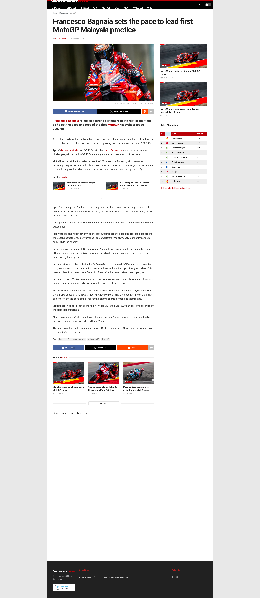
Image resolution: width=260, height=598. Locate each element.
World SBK (138, 8)
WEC (117, 8)
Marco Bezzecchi (112, 150)
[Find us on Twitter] (177, 577)
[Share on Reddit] (145, 111)
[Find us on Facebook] (172, 577)
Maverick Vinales (70, 150)
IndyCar (85, 8)
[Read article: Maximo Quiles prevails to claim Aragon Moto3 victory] (138, 373)
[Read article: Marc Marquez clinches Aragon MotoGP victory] (59, 186)
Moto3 (128, 382)
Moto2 (93, 382)
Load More (103, 403)
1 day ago (93, 394)
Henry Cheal (60, 39)
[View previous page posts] (101, 198)
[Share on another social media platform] (151, 111)
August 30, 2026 (168, 78)
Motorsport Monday (119, 577)
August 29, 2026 (168, 116)
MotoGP (106, 8)
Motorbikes (63, 13)
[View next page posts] (106, 198)
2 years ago (74, 39)
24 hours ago (73, 189)
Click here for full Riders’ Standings (175, 188)
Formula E (71, 8)
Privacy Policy (102, 577)
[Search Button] (200, 5)
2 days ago (125, 189)
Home (55, 13)
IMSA (125, 8)
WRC (95, 8)
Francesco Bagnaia (66, 120)
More (149, 8)
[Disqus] (103, 450)
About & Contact (86, 577)
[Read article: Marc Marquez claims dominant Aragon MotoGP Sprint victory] (112, 186)
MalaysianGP (93, 339)
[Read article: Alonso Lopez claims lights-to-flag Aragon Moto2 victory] (103, 373)
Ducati (62, 339)
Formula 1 (56, 8)
